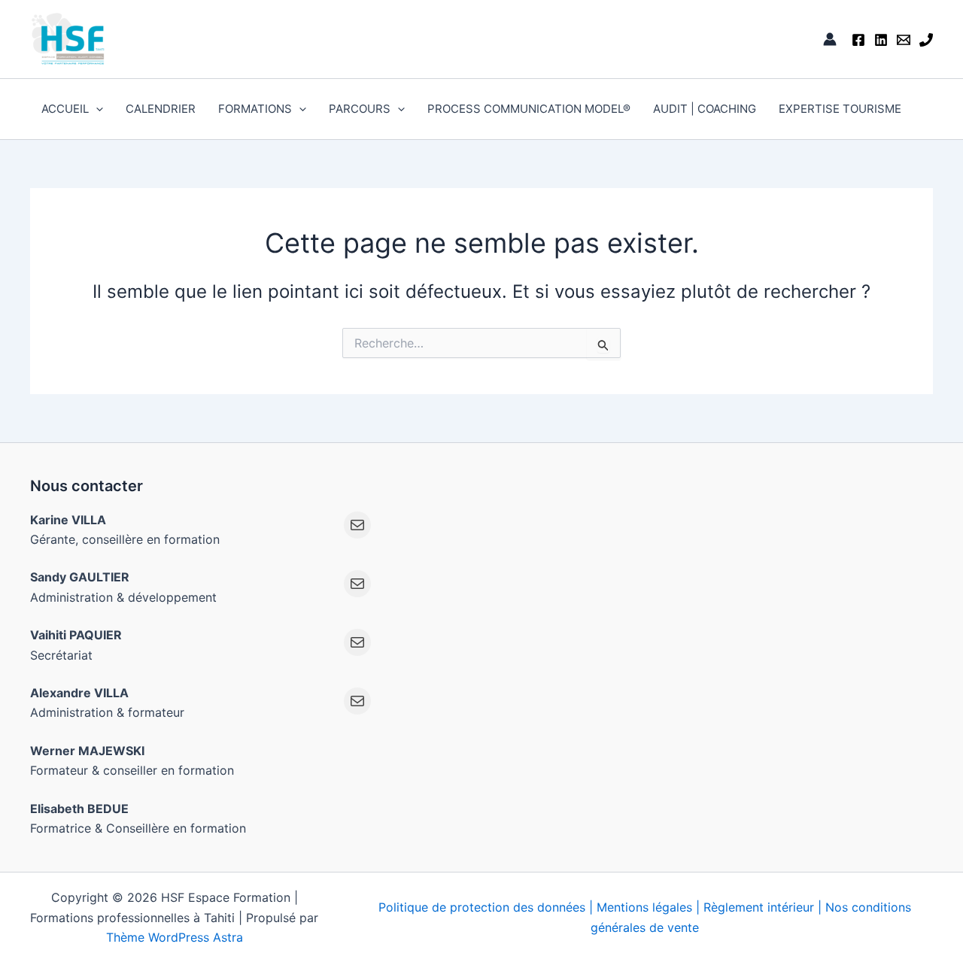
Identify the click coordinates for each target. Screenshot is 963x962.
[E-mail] (357, 525)
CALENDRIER (161, 109)
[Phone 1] (926, 40)
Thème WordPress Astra (174, 937)
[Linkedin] (881, 40)
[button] (96, 109)
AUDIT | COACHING (704, 109)
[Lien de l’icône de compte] (830, 39)
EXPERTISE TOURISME (840, 109)
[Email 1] (903, 40)
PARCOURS (359, 109)
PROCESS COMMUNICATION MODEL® (528, 109)
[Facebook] (858, 40)
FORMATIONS (255, 109)
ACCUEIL (65, 109)
